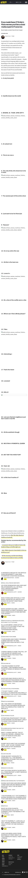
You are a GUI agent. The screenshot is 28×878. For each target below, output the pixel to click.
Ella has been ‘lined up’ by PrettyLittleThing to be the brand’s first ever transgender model (12, 627)
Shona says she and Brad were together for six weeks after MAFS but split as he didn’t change (13, 785)
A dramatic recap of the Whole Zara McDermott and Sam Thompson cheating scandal (13, 574)
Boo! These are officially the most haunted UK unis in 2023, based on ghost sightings (13, 599)
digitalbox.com (7, 872)
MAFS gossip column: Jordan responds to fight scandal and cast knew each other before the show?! (14, 611)
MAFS (13, 615)
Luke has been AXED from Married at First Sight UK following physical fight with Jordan (13, 836)
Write (17, 2)
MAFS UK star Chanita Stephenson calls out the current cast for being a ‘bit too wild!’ (13, 811)
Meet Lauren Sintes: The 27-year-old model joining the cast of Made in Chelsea (12, 734)
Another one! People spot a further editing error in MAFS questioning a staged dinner (13, 680)
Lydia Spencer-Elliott (10, 592)
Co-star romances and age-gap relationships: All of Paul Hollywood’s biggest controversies (13, 588)
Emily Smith (7, 602)
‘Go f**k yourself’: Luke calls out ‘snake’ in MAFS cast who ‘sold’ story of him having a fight (13, 823)
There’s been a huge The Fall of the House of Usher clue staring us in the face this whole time (14, 654)
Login (10, 864)
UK (5, 579)
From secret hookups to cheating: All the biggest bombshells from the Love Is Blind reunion (13, 758)
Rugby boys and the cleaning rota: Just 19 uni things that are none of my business (13, 745)
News (13, 602)
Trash (13, 36)
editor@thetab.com (18, 872)
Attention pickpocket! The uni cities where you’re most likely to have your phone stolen (14, 719)
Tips (20, 2)
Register (10, 863)
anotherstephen (9, 577)
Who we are (19, 856)
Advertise (11, 856)
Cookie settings (19, 859)
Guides (17, 577)
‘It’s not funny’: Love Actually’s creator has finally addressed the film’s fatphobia (14, 692)
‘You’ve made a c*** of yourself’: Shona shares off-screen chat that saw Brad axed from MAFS (14, 797)
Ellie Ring (7, 710)
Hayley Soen (8, 36)
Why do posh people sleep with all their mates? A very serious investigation (14, 772)
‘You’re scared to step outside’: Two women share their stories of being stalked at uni (13, 668)
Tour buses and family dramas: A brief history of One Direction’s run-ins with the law (13, 641)
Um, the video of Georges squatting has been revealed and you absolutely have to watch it (13, 706)
